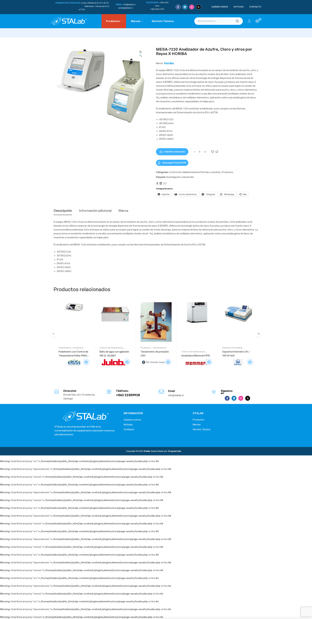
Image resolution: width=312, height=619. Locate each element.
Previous (53, 334)
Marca (123, 211)
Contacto (129, 429)
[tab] (63, 212)
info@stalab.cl (129, 4)
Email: (171, 391)
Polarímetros (65, 348)
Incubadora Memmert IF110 (196, 355)
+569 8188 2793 (157, 9)
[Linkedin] (184, 7)
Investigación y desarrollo (180, 177)
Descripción (63, 211)
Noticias (128, 424)
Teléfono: (122, 390)
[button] (140, 53)
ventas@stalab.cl (125, 8)
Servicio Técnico (202, 429)
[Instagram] (191, 7)
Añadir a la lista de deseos (212, 151)
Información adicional (95, 211)
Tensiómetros (159, 348)
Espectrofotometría (232, 348)
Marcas (197, 424)
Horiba (169, 63)
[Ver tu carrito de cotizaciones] (257, 21)
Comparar (216, 151)
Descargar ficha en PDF (174, 162)
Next (258, 334)
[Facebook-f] (178, 7)
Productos (227, 172)
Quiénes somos (132, 419)
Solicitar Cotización (174, 151)
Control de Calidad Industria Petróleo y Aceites (195, 172)
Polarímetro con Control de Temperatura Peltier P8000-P (74, 355)
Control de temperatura (111, 348)
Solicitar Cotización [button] (86, 361)
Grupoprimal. (174, 451)
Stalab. (146, 451)
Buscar (237, 21)
